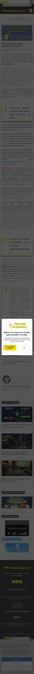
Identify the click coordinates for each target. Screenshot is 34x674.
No (24, 347)
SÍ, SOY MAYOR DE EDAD (9, 347)
